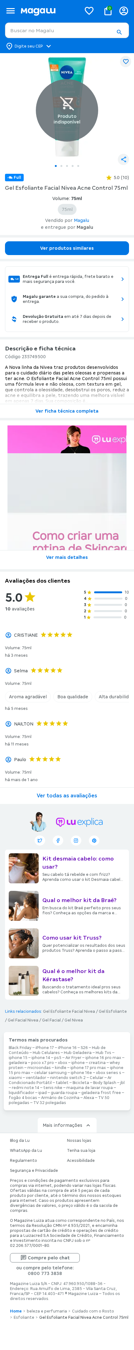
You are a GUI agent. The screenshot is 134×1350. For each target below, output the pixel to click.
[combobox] (67, 30)
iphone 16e (81, 1073)
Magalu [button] (81, 220)
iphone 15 (18, 1058)
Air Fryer (73, 1058)
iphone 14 (40, 1058)
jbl (122, 1083)
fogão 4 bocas (23, 1098)
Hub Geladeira (78, 1053)
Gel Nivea (74, 1020)
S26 (84, 1048)
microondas (39, 1068)
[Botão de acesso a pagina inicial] (48, 10)
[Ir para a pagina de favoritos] (89, 11)
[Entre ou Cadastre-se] (123, 10)
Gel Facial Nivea (23, 1020)
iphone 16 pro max (103, 1058)
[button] (119, 32)
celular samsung (50, 1073)
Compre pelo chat (49, 1257)
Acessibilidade (81, 1160)
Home (16, 1311)
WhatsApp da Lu (26, 1150)
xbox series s (108, 1073)
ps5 (57, 1058)
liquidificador (21, 1093)
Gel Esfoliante (113, 1011)
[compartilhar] (123, 159)
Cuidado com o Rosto (93, 1311)
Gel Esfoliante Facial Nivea (69, 1011)
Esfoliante (24, 1317)
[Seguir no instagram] (76, 841)
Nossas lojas (79, 1140)
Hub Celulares (46, 1053)
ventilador (36, 1078)
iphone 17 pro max (88, 1068)
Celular (96, 1078)
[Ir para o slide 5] (78, 166)
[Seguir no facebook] (58, 841)
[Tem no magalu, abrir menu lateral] (10, 10)
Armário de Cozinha (60, 1098)
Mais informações (62, 1125)
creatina (97, 1063)
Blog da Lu (20, 1140)
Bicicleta (81, 1083)
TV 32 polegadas (49, 1103)
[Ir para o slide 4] (73, 166)
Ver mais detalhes (67, 557)
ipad (42, 1093)
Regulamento (23, 1160)
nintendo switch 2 (68, 1078)
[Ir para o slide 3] (67, 166)
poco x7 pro (42, 1063)
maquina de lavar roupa (89, 1088)
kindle (60, 1068)
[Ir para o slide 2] (61, 166)
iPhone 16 (67, 1048)
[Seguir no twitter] (40, 841)
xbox (62, 1063)
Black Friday (20, 1048)
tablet (62, 1083)
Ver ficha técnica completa (67, 411)
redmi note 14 (25, 1088)
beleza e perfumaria (47, 1311)
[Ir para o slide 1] (56, 166)
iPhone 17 (45, 1048)
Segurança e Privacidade (34, 1170)
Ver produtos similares (67, 248)
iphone (78, 1063)
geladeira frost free (101, 1093)
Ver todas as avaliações (67, 796)
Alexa (89, 1098)
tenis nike (52, 1088)
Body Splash (104, 1083)
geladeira (18, 1063)
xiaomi (15, 1078)
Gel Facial (51, 1020)
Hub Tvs (103, 1053)
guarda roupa (64, 1093)
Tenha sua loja (81, 1150)
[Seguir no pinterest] (94, 841)
